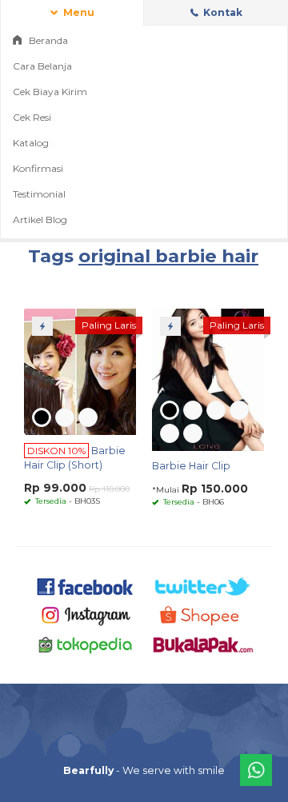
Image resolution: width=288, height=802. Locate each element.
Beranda (47, 40)
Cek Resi (32, 117)
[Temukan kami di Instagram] (85, 614)
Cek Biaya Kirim (50, 92)
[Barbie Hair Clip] (208, 379)
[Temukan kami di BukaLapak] (203, 644)
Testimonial (39, 194)
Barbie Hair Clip (191, 466)
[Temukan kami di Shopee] (203, 614)
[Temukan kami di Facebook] (85, 585)
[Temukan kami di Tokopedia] (85, 644)
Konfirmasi (38, 168)
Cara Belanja (42, 66)
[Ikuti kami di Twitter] (203, 585)
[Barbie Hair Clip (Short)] (80, 371)
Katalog (31, 143)
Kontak (221, 12)
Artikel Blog (40, 219)
